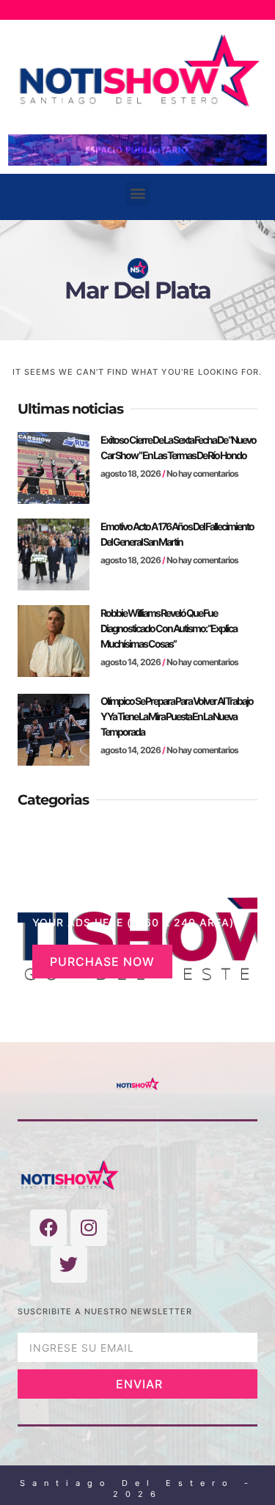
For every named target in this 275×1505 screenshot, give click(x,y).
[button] (137, 193)
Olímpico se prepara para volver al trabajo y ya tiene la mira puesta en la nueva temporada (176, 716)
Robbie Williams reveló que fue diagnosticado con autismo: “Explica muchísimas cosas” (168, 628)
